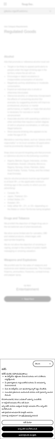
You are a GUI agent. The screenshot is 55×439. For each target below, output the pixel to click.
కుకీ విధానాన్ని (26, 415)
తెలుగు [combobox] (37, 364)
